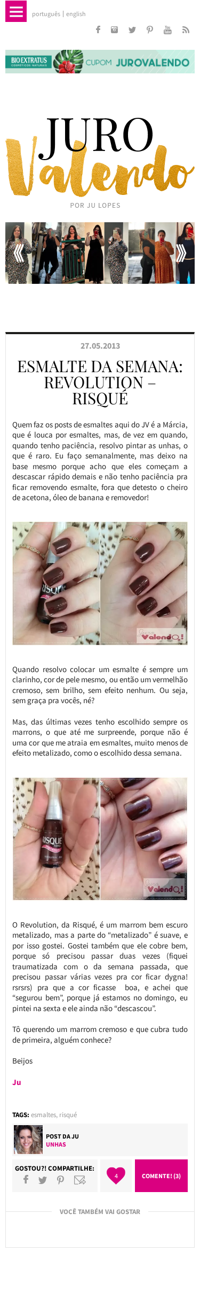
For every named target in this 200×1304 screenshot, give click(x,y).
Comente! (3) (161, 1176)
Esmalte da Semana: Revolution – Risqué (100, 382)
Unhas (56, 1144)
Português (46, 14)
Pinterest (60, 1180)
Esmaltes (43, 1114)
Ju (75, 1136)
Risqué (68, 1114)
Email (80, 1180)
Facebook (25, 1180)
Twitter (42, 1180)
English (76, 14)
